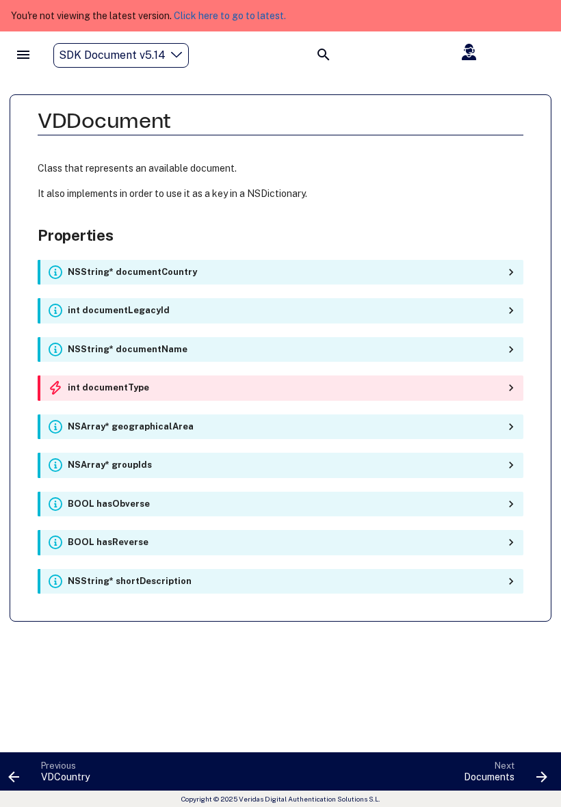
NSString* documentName (127, 349)
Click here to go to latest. (230, 15)
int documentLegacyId (119, 310)
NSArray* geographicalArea (131, 426)
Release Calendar (501, 82)
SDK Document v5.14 (112, 55)
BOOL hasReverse (108, 542)
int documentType (108, 387)
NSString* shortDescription (130, 581)
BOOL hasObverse (109, 504)
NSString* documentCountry (132, 272)
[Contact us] (470, 52)
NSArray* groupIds (110, 465)
